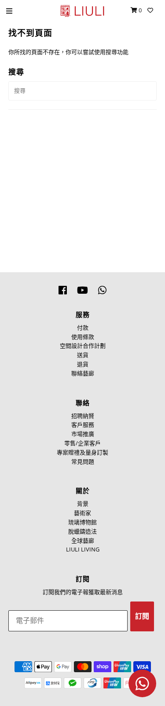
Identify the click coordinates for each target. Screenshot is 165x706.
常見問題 (82, 461)
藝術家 (82, 513)
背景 (82, 504)
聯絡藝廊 (82, 373)
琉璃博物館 (82, 522)
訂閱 (142, 616)
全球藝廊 (82, 540)
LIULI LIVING (82, 549)
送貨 (82, 355)
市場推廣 (82, 434)
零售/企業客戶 (82, 443)
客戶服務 (82, 425)
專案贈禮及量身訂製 (82, 452)
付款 (82, 327)
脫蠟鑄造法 (82, 531)
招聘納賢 (82, 416)
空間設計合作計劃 (83, 345)
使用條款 (82, 337)
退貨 (82, 364)
